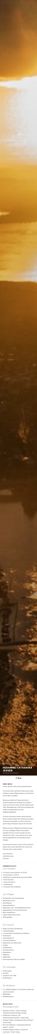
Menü (19, 778)
